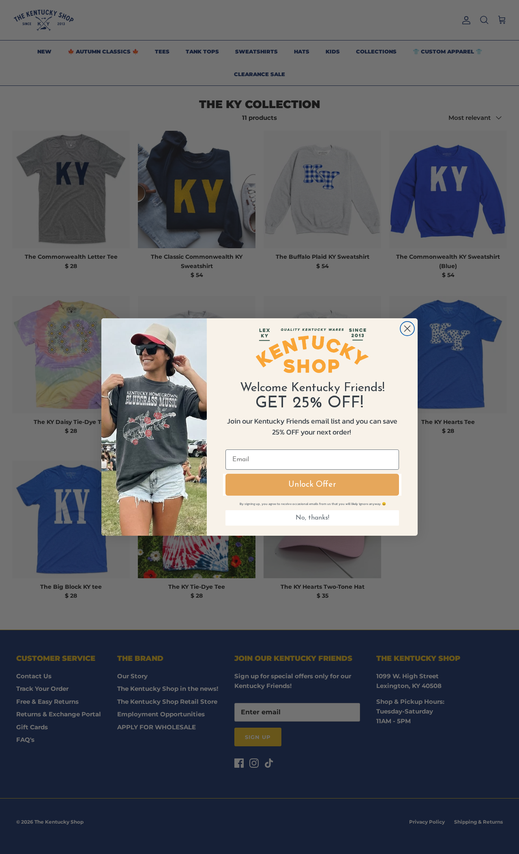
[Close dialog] (407, 329)
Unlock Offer (312, 485)
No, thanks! (312, 518)
